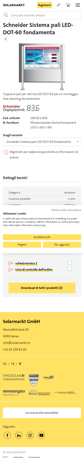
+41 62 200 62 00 (14, 349)
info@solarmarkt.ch (16, 343)
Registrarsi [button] (44, 5)
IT (20, 364)
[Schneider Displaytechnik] (21, 110)
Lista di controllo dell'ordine (34, 269)
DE (5, 364)
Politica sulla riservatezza (66, 210)
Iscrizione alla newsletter (42, 413)
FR (12, 364)
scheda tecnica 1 (26, 263)
